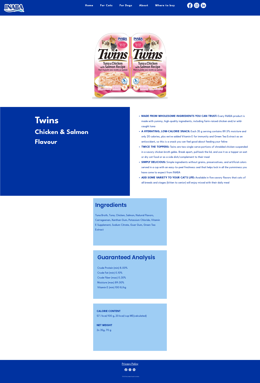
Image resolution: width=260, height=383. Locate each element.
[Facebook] (190, 5)
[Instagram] (196, 5)
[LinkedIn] (203, 5)
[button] (130, 65)
